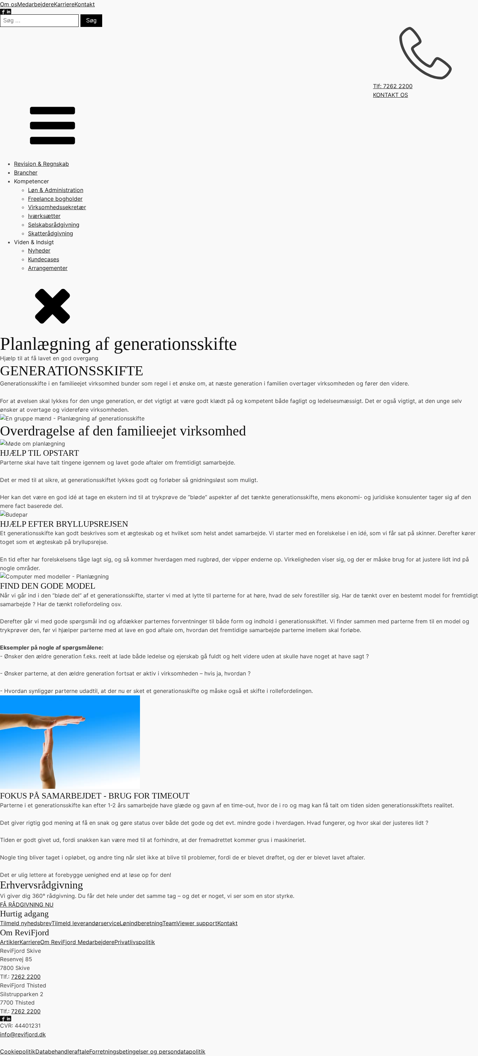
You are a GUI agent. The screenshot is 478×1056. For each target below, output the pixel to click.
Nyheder (39, 250)
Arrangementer (48, 267)
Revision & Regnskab (41, 163)
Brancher (25, 172)
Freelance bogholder (55, 198)
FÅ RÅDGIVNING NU (27, 904)
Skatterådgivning (50, 233)
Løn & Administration (55, 189)
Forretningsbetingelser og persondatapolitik (147, 1051)
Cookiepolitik (17, 1051)
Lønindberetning (141, 923)
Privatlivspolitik (134, 941)
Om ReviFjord (59, 941)
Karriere (64, 4)
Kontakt (85, 4)
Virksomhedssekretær (57, 207)
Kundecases (43, 259)
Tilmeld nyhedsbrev (25, 923)
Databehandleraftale (62, 1051)
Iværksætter (44, 215)
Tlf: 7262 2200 (393, 86)
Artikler (10, 941)
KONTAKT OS (390, 94)
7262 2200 (26, 976)
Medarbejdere (35, 4)
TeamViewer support (189, 923)
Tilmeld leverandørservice (85, 923)
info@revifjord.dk (23, 1034)
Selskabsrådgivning (53, 224)
